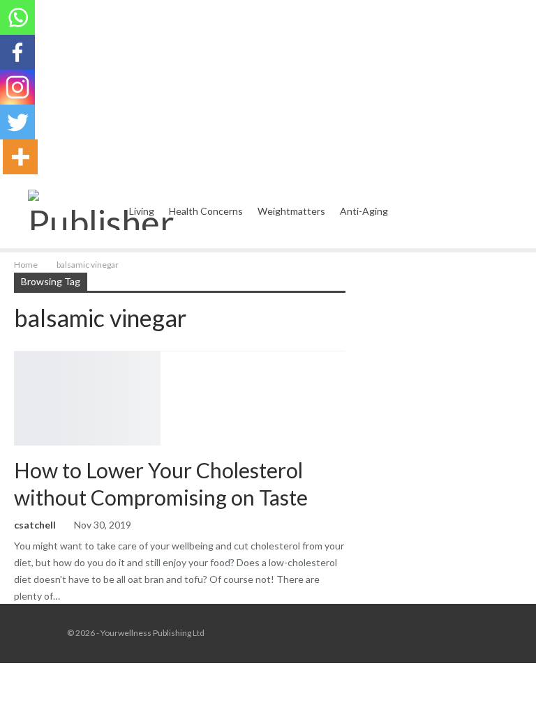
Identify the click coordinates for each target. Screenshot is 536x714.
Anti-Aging (364, 211)
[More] (20, 156)
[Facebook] (17, 52)
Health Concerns (206, 211)
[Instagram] (17, 87)
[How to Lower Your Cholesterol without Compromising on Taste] (87, 398)
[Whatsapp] (17, 17)
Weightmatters (291, 211)
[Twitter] (17, 122)
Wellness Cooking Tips (19, 352)
